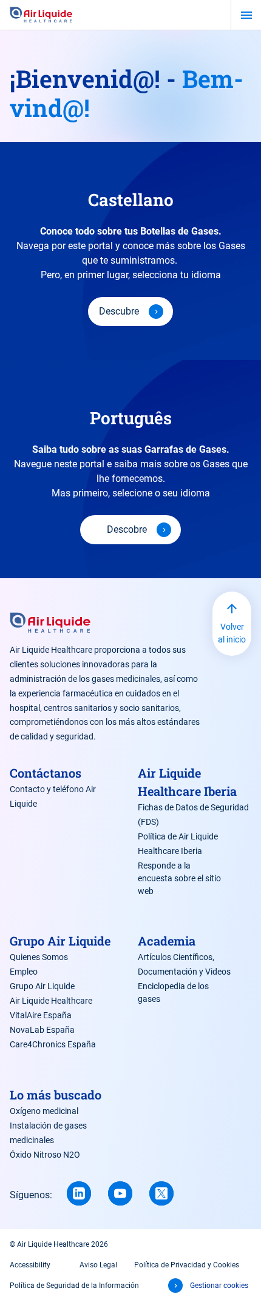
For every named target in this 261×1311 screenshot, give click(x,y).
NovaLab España (42, 1030)
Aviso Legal (98, 1265)
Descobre (127, 529)
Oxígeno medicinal (44, 1111)
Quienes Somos (39, 957)
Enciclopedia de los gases (173, 992)
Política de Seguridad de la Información (74, 1285)
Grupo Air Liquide (42, 986)
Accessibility (30, 1265)
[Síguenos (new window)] (79, 1193)
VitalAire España (41, 1015)
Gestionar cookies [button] (219, 1285)
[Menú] (246, 15)
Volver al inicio (232, 633)
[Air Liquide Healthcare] (41, 15)
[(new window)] (120, 1193)
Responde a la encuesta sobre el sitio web (179, 878)
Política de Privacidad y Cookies (186, 1265)
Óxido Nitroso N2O (45, 1154)
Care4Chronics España (53, 1044)
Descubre (119, 311)
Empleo (24, 971)
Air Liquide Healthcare (51, 1001)
